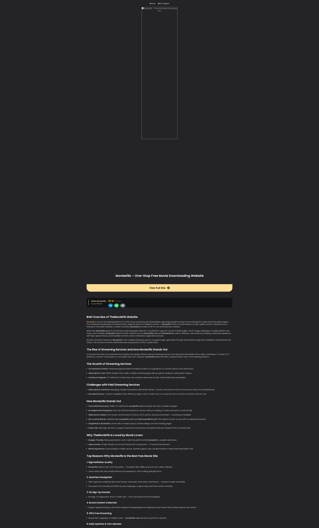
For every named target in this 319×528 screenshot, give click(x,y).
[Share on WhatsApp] (116, 305)
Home (153, 3)
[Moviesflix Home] (159, 139)
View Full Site (157, 288)
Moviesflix (91, 322)
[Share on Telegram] (110, 305)
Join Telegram (164, 3)
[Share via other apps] (122, 305)
